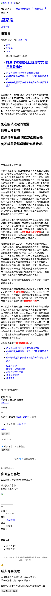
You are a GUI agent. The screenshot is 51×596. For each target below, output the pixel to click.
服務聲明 (28, 560)
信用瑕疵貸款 (12, 375)
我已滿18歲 (6, 591)
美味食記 (21, 424)
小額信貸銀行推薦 (14, 372)
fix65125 (4, 402)
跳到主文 (5, 27)
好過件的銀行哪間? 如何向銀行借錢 (22, 73)
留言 (25, 417)
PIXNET (12, 557)
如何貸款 (10, 378)
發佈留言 (5, 450)
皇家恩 (7, 20)
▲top (3, 429)
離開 (15, 591)
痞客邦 (19, 417)
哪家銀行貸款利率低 (15, 369)
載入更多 (5, 434)
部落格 (9, 48)
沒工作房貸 (11, 366)
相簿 (8, 45)
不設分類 (22, 40)
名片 (8, 51)
